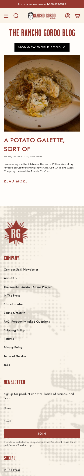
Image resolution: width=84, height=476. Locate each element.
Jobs (7, 364)
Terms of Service (15, 356)
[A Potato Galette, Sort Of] (42, 93)
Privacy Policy (13, 347)
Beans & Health (14, 312)
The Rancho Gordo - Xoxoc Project (28, 286)
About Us (10, 278)
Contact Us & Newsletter (21, 269)
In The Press (12, 295)
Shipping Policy (14, 330)
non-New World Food (39, 47)
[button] (16, 15)
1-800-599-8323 (56, 4)
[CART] (77, 15)
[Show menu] (6, 15)
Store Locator (13, 304)
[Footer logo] (16, 233)
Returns (9, 338)
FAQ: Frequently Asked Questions (27, 321)
